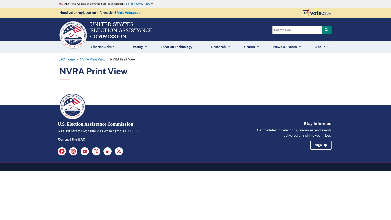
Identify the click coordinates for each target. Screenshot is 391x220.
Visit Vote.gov (127, 13)
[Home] (73, 47)
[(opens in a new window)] (62, 151)
